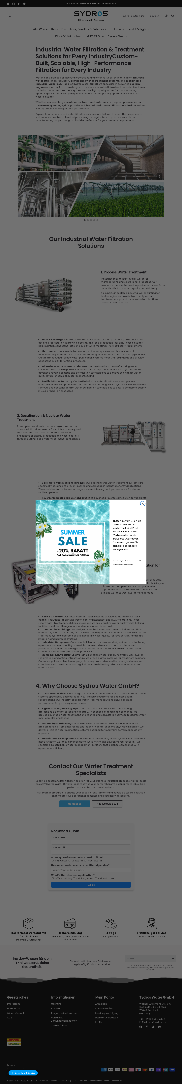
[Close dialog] (142, 503)
